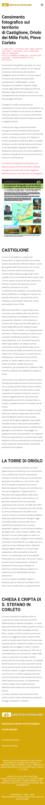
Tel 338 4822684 (9, 729)
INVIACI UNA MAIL (10, 746)
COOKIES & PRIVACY (11, 740)
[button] (42, 5)
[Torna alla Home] (17, 5)
